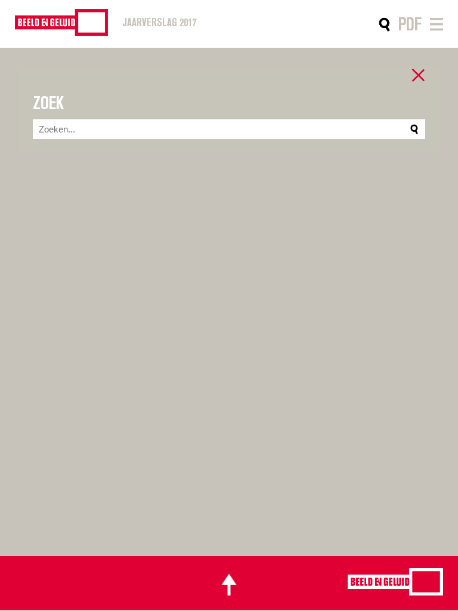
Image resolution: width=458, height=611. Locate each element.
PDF (410, 24)
